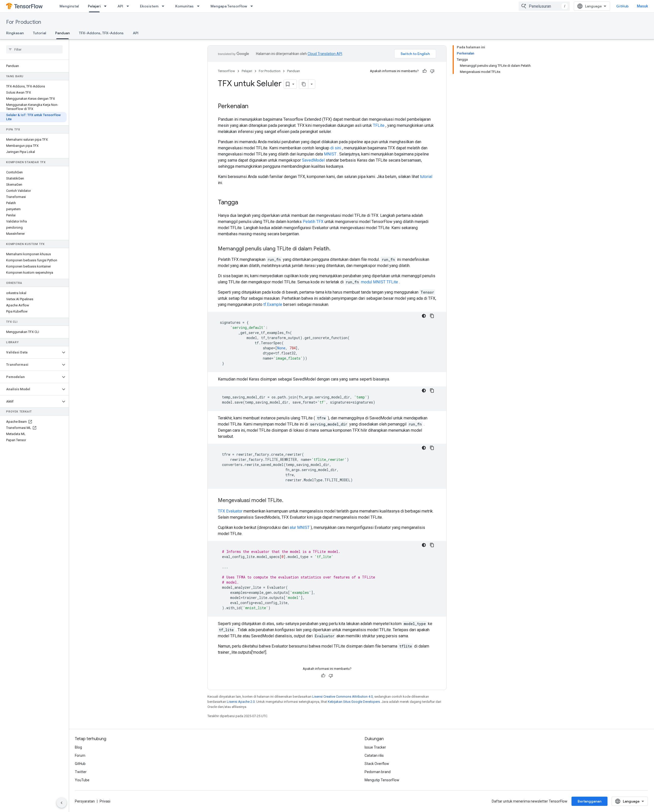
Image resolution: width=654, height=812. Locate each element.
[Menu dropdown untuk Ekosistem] (164, 6)
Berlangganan (589, 801)
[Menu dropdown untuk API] (129, 6)
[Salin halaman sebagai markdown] (303, 84)
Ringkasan (15, 33)
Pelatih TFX (313, 221)
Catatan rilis (374, 755)
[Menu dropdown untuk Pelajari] (107, 6)
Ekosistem (149, 6)
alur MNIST (300, 527)
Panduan (62, 33)
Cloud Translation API (325, 54)
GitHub (622, 6)
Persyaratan (85, 801)
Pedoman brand (378, 772)
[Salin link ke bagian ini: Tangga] (243, 203)
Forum (80, 755)
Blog (78, 747)
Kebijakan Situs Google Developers (354, 702)
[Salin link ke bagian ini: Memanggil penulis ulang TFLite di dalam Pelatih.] (336, 249)
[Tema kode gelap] (424, 316)
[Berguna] (424, 71)
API (120, 6)
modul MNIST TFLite (379, 282)
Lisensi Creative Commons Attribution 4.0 (342, 696)
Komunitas (184, 6)
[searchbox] (34, 49)
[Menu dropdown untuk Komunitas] (200, 6)
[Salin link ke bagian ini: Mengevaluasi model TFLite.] (288, 501)
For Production (23, 22)
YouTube (82, 780)
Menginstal (69, 6)
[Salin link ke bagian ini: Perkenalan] (253, 107)
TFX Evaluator (230, 511)
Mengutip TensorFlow (382, 780)
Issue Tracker (375, 747)
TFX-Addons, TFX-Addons (101, 33)
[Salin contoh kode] (432, 316)
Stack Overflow (377, 764)
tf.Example (272, 304)
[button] (30, 352)
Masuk (642, 6)
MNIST (330, 154)
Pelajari (94, 6)
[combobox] (544, 6)
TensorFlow (226, 71)
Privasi (105, 801)
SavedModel (313, 160)
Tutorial (39, 33)
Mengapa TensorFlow (229, 6)
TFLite (378, 125)
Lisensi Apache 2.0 (241, 702)
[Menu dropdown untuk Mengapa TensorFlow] (253, 6)
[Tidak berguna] (432, 71)
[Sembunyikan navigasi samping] (61, 803)
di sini (335, 148)
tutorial (426, 176)
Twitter (81, 772)
